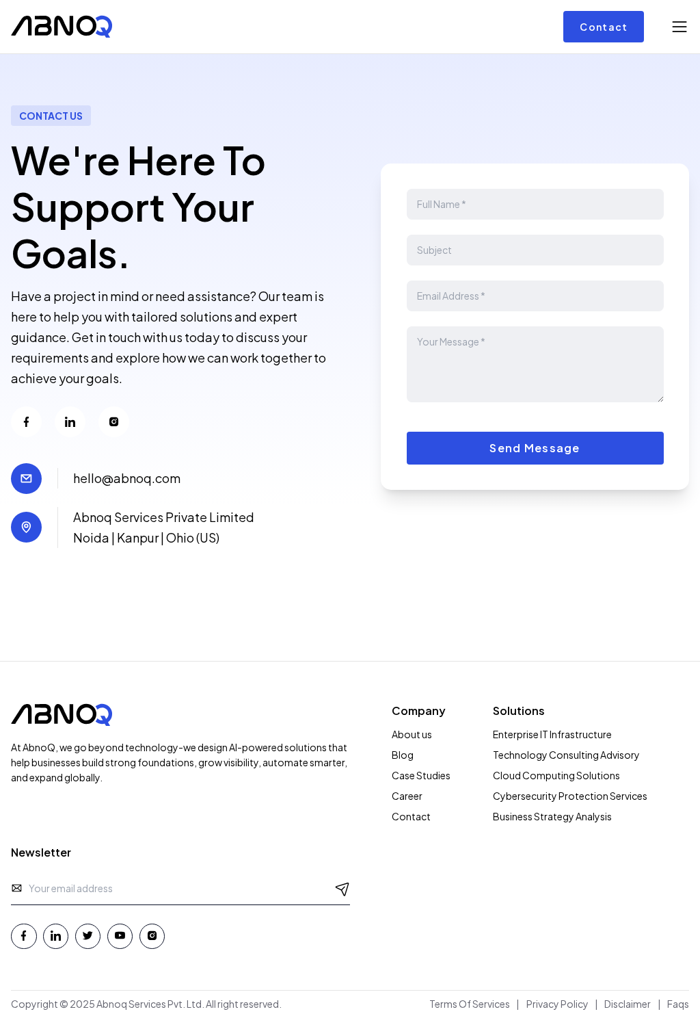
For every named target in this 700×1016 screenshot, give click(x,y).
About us (412, 734)
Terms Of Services (469, 1004)
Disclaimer (627, 1004)
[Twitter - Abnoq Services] (88, 937)
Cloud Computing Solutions (556, 775)
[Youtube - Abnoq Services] (120, 937)
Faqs (678, 1004)
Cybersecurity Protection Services (570, 796)
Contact (604, 27)
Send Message (534, 448)
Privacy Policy (557, 1004)
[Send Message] (343, 888)
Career (407, 796)
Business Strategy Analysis (552, 816)
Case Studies (421, 775)
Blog (403, 754)
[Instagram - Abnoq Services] (152, 937)
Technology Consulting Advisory (566, 754)
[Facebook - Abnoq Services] (24, 937)
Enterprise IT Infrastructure (552, 734)
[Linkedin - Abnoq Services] (56, 937)
